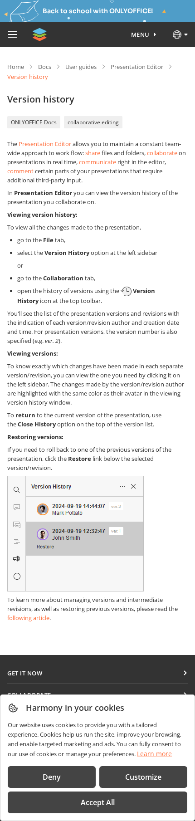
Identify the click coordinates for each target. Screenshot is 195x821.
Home (15, 67)
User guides (81, 67)
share (92, 153)
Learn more (154, 753)
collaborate (162, 153)
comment (20, 171)
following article (28, 618)
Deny (52, 777)
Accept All (98, 802)
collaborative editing (93, 122)
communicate (97, 162)
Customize (143, 777)
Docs (44, 67)
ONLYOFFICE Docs (34, 122)
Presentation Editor (137, 67)
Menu (140, 34)
